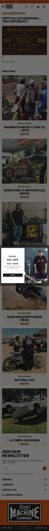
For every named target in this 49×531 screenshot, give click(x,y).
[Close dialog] (46, 249)
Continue (13, 275)
